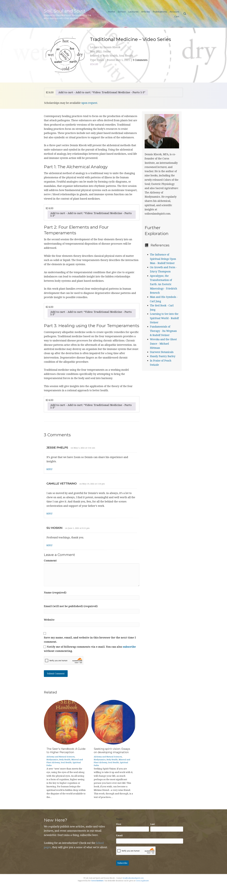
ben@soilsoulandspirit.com (133, 878)
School (122, 11)
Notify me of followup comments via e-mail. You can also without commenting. (90, 649)
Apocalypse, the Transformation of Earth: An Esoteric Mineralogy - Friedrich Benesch (163, 284)
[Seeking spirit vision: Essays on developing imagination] (113, 722)
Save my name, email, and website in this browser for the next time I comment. (90, 639)
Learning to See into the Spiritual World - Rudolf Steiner (164, 318)
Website (49, 619)
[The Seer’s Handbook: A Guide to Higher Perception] (66, 722)
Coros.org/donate (142, 881)
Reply (49, 469)
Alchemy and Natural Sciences (61, 756)
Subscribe (122, 863)
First (118, 824)
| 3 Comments (139, 60)
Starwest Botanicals (162, 352)
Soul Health (66, 762)
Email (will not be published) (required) (71, 606)
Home (111, 11)
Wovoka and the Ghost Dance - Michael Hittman (163, 344)
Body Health (64, 759)
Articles (145, 11)
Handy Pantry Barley (162, 356)
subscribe (129, 646)
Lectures (133, 11)
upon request (89, 103)
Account (174, 11)
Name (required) (55, 592)
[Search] (184, 13)
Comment (50, 560)
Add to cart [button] (65, 92)
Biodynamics (52, 759)
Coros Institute (97, 881)
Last (152, 824)
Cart (176, 16)
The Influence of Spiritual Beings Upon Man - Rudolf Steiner (163, 259)
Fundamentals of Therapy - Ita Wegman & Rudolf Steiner (163, 331)
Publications (160, 11)
